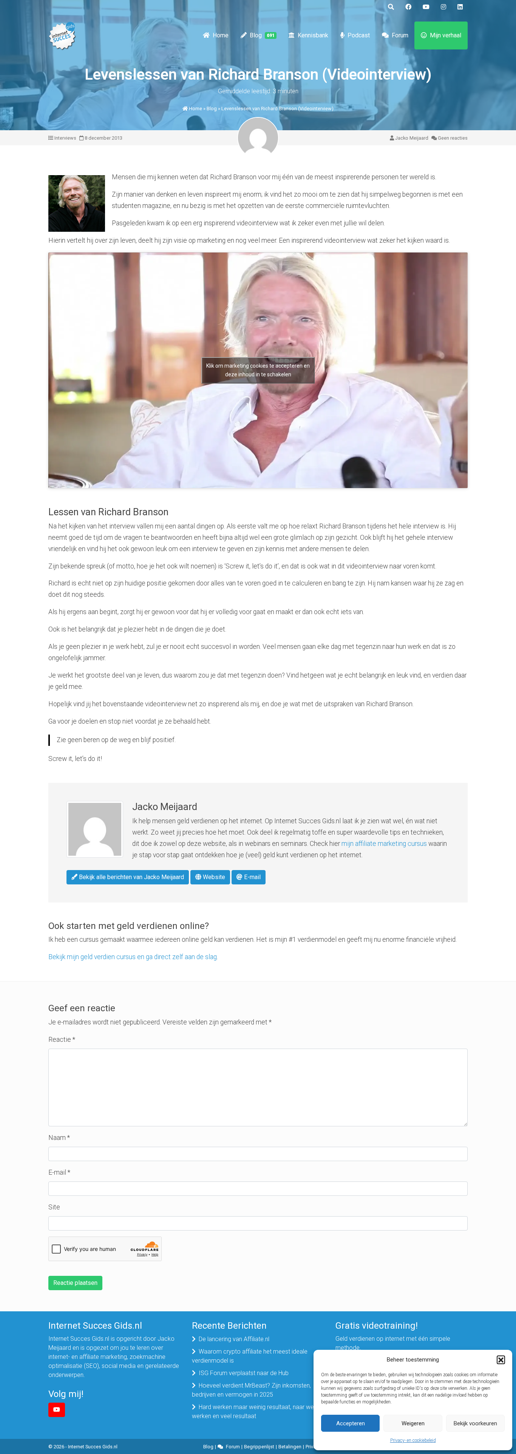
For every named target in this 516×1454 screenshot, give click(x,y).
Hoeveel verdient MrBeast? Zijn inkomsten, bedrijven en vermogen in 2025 (251, 1390)
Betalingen (289, 1446)
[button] (501, 1359)
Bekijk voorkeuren (475, 1423)
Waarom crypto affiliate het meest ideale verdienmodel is (249, 1356)
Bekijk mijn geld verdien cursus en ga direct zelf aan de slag (132, 957)
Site (54, 1207)
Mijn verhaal (445, 35)
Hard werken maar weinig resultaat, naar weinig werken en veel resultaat (257, 1411)
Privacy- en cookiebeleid (413, 1440)
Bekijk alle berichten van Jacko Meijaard (130, 877)
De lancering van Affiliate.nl (234, 1339)
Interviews (65, 138)
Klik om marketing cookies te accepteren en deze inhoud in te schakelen (258, 370)
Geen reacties (453, 138)
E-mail (252, 877)
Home (221, 35)
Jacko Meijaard (411, 138)
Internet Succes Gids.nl (92, 1446)
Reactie (61, 1039)
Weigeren (413, 1423)
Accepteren (350, 1423)
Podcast (359, 35)
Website (213, 877)
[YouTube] (56, 1410)
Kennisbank (313, 35)
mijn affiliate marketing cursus (384, 843)
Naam (59, 1137)
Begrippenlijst (259, 1446)
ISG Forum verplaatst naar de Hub (244, 1373)
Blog (262, 35)
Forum (400, 35)
